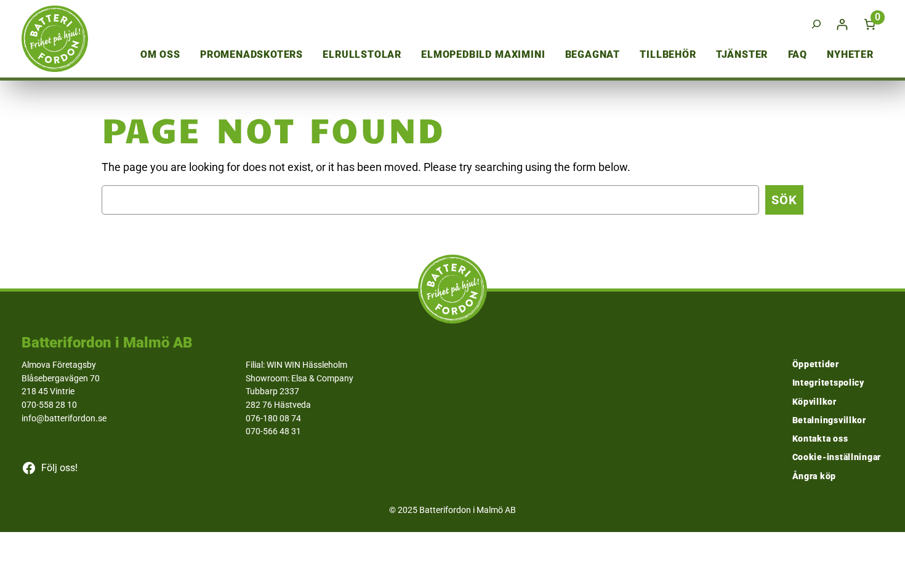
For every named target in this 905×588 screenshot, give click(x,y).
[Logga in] (842, 24)
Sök (784, 200)
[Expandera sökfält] (816, 24)
